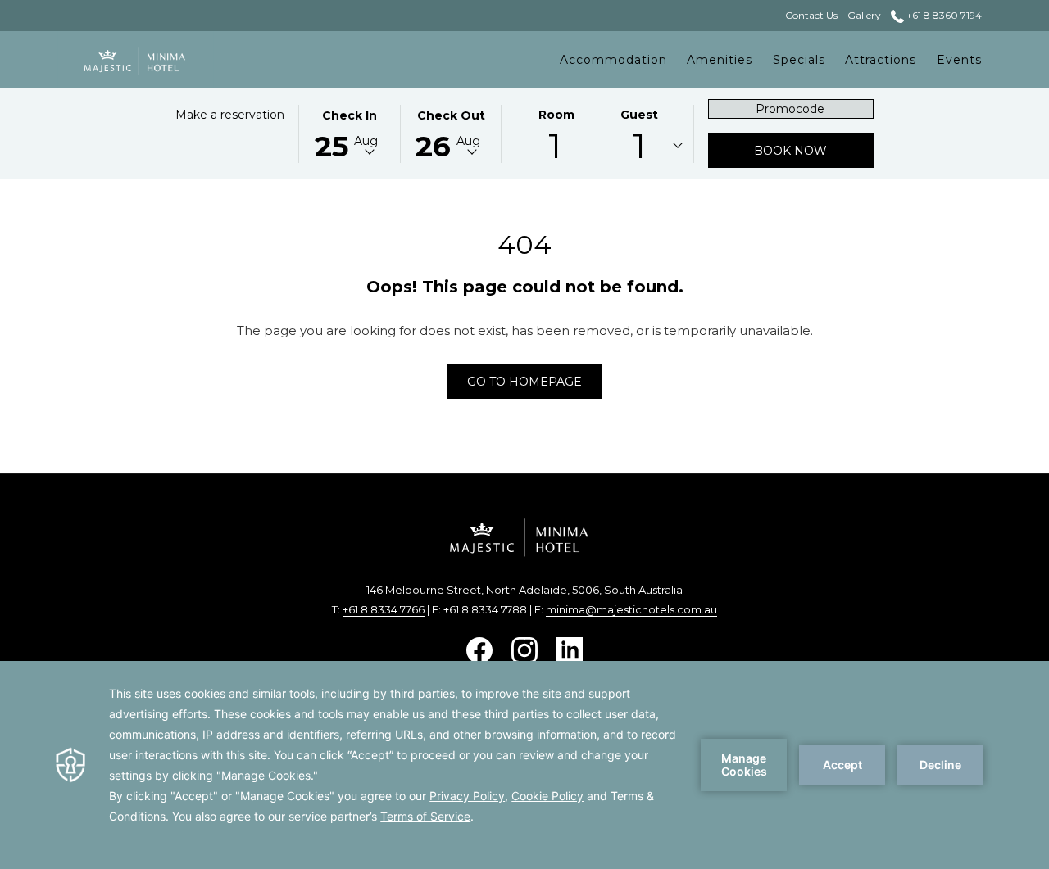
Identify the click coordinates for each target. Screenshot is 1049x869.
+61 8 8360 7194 (943, 15)
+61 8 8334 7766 (384, 609)
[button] (349, 133)
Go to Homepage (524, 381)
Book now (814, 150)
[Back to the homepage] (135, 59)
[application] (524, 765)
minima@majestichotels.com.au (631, 609)
